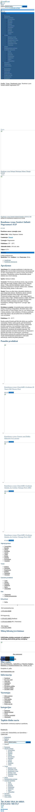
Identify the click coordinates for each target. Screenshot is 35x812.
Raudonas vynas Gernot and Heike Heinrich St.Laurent (17, 437)
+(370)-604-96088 (6, 611)
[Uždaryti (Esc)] (1, 809)
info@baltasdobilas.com (7, 671)
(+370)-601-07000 (14, 8)
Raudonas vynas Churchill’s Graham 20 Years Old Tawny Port (19, 388)
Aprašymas (7, 260)
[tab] (19, 260)
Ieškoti (24, 6)
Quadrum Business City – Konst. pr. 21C (20, 665)
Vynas (8, 83)
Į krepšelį (11, 392)
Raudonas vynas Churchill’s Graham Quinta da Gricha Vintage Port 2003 (18, 487)
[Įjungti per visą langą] (5, 809)
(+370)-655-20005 (6, 618)
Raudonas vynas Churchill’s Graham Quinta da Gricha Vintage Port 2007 (18, 536)
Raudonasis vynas (16, 83)
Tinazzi (10, 237)
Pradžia (3, 83)
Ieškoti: (3, 6)
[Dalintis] (3, 809)
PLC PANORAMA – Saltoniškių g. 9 (11, 664)
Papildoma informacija (10, 262)
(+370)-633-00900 (6, 621)
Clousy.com (4, 734)
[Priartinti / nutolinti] (7, 809)
